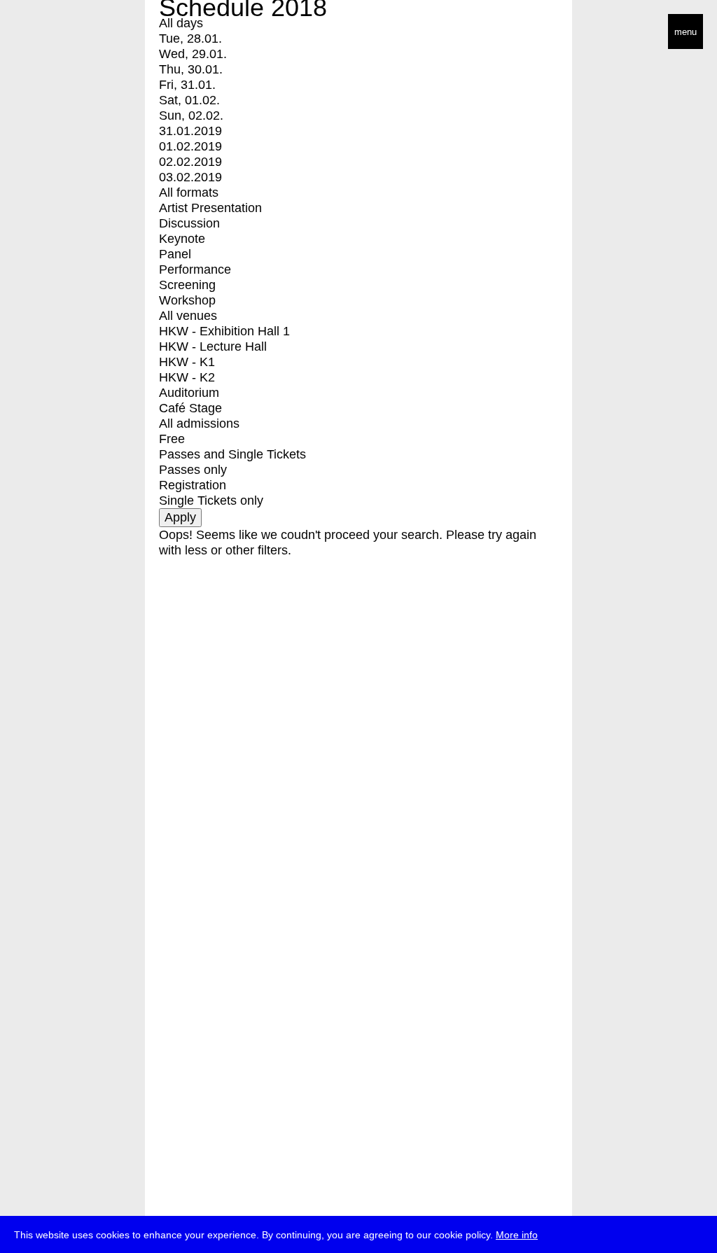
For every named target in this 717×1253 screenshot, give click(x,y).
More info (517, 1234)
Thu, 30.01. (191, 69)
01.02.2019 (190, 146)
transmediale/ (54, 32)
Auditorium (189, 393)
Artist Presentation (210, 208)
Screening (187, 285)
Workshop (187, 300)
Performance (195, 269)
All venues (188, 316)
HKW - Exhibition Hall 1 (224, 331)
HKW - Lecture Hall (213, 347)
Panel (175, 254)
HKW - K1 (187, 362)
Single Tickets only (211, 500)
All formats (188, 193)
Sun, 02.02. (191, 115)
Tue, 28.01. (190, 38)
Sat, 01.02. (189, 100)
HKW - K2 (187, 377)
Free (172, 439)
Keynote (182, 239)
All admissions (199, 423)
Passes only (193, 470)
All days (181, 23)
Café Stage (190, 408)
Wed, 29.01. (193, 54)
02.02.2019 (190, 162)
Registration (192, 485)
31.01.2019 (190, 131)
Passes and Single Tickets (232, 454)
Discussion (189, 223)
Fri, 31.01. (187, 85)
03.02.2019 (190, 177)
